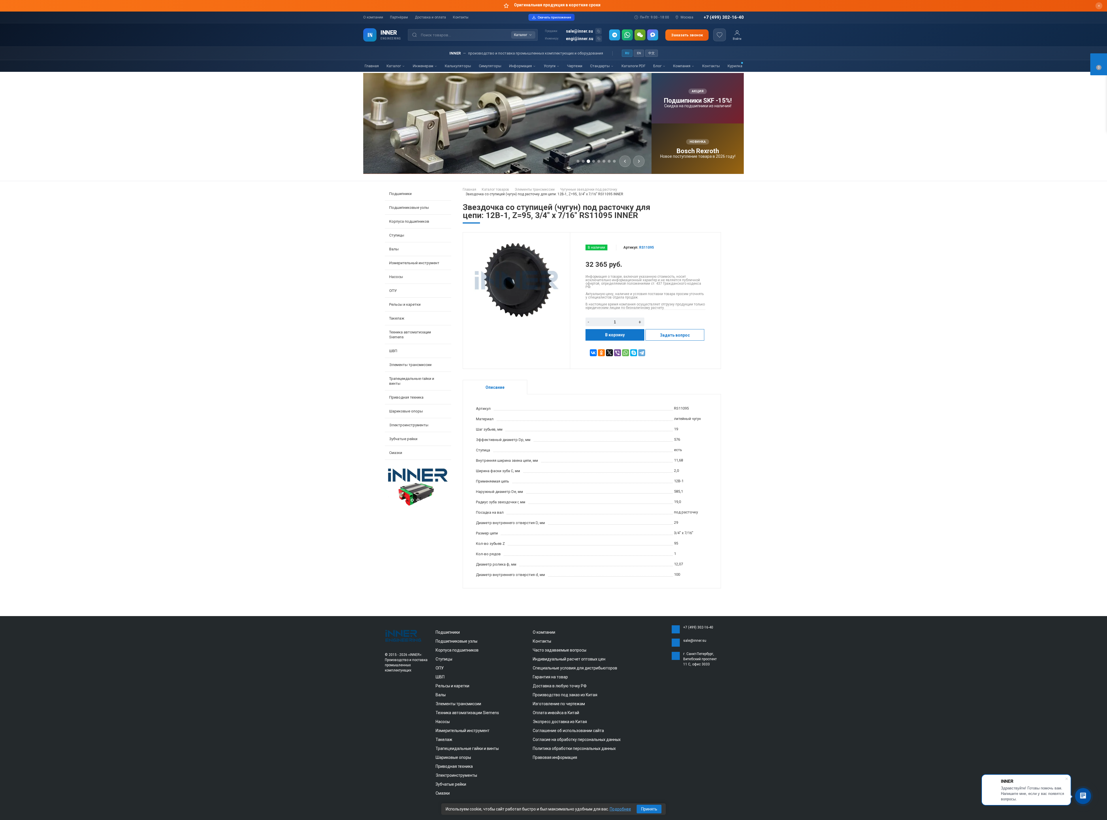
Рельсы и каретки (452, 686)
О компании (373, 17)
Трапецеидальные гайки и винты (467, 748)
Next (445, 488)
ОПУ (440, 668)
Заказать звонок (687, 35)
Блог (657, 66)
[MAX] (652, 34)
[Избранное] (719, 35)
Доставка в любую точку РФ (560, 686)
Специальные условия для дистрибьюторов (575, 668)
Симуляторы (490, 66)
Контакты (460, 17)
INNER (389, 32)
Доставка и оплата (430, 17)
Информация (521, 66)
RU (627, 53)
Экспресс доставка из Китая (560, 721)
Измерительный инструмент (463, 730)
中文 (651, 53)
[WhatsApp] (627, 34)
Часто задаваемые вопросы (559, 650)
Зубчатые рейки (403, 439)
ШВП (440, 677)
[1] (418, 505)
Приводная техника (454, 766)
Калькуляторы (458, 66)
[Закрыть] (1098, 5)
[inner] (403, 635)
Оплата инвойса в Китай (556, 712)
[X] (609, 352)
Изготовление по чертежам (559, 703)
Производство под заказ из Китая (565, 695)
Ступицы (444, 659)
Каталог (394, 66)
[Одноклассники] (601, 352)
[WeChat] (640, 34)
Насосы (443, 721)
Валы (441, 695)
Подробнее (620, 809)
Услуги (550, 66)
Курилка (735, 66)
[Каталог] (369, 35)
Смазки (395, 453)
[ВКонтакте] (593, 352)
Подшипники (448, 632)
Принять (649, 809)
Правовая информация (555, 757)
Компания (682, 66)
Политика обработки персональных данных (574, 748)
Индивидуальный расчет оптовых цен (569, 659)
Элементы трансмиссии (458, 703)
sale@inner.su (579, 31)
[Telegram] (614, 34)
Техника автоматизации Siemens (467, 712)
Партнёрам (399, 17)
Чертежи (574, 66)
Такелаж (444, 739)
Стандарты (600, 66)
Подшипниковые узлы (456, 641)
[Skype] (633, 352)
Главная (372, 66)
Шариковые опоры (453, 757)
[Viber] (617, 352)
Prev (390, 488)
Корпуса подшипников (457, 650)
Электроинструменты (456, 775)
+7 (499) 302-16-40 (724, 17)
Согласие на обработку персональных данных (577, 739)
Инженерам (423, 66)
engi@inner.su (579, 39)
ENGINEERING (391, 38)
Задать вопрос (675, 335)
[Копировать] (598, 31)
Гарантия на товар (550, 677)
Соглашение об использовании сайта (568, 730)
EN (639, 53)
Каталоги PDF (633, 66)
